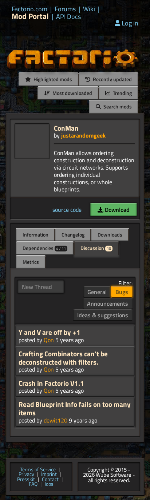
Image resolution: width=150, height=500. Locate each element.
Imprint (49, 474)
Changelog (73, 234)
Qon (49, 340)
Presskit (26, 479)
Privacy (26, 474)
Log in (130, 23)
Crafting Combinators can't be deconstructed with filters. (63, 358)
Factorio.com (29, 9)
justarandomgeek (83, 135)
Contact (50, 479)
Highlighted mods (52, 79)
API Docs (68, 16)
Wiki (89, 9)
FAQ (33, 484)
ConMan (66, 128)
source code (67, 209)
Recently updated (112, 79)
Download (116, 209)
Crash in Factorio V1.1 (51, 383)
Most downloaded (71, 93)
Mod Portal (30, 16)
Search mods (117, 106)
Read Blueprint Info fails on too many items (75, 408)
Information (35, 234)
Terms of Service (38, 469)
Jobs (49, 484)
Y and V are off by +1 (49, 332)
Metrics (31, 262)
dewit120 (55, 420)
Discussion (95, 248)
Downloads (110, 234)
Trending (122, 93)
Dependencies (44, 248)
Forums (65, 9)
